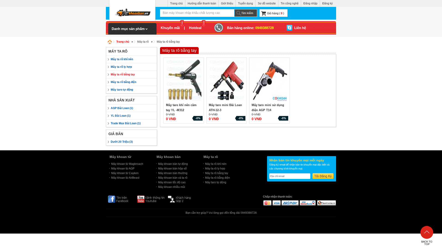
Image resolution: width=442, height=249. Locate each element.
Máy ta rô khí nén (122, 59)
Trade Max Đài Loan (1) (126, 123)
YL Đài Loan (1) (121, 115)
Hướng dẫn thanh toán (202, 3)
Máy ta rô (143, 41)
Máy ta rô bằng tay (168, 41)
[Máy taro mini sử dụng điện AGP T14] (270, 81)
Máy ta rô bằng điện (123, 82)
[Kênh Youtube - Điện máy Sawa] (151, 199)
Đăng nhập (310, 3)
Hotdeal (195, 28)
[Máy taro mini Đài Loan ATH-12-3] (227, 81)
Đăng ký (327, 3)
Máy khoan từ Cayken (125, 173)
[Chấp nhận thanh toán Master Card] (267, 203)
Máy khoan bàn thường (172, 173)
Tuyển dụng (245, 3)
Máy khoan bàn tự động (173, 164)
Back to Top (426, 243)
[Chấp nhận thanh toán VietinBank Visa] (308, 203)
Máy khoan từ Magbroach (127, 164)
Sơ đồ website (267, 3)
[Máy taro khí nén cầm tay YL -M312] (184, 81)
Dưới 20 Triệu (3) (122, 141)
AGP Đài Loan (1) (122, 108)
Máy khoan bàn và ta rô (172, 177)
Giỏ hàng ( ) (275, 13)
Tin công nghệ (290, 3)
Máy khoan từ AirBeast (125, 177)
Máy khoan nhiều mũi (171, 187)
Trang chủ (176, 3)
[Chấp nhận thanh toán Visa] (276, 203)
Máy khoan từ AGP (122, 168)
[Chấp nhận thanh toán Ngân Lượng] (326, 203)
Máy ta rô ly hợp (121, 66)
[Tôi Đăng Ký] (323, 176)
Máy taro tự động (122, 89)
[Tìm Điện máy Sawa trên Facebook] (120, 199)
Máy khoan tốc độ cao (172, 182)
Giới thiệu (227, 3)
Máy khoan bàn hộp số (172, 168)
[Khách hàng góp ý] (181, 199)
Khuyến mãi (170, 28)
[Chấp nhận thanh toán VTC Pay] (290, 203)
